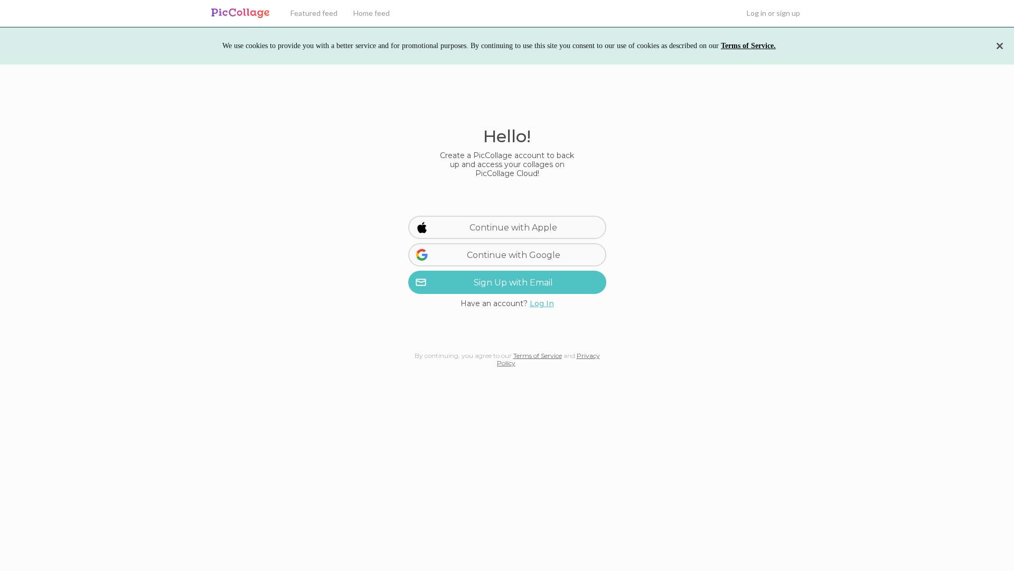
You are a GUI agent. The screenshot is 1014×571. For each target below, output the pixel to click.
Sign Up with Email (513, 283)
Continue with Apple (513, 228)
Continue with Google (513, 255)
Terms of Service (537, 356)
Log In (542, 303)
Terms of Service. (748, 46)
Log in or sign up (773, 12)
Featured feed (313, 12)
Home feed (371, 12)
